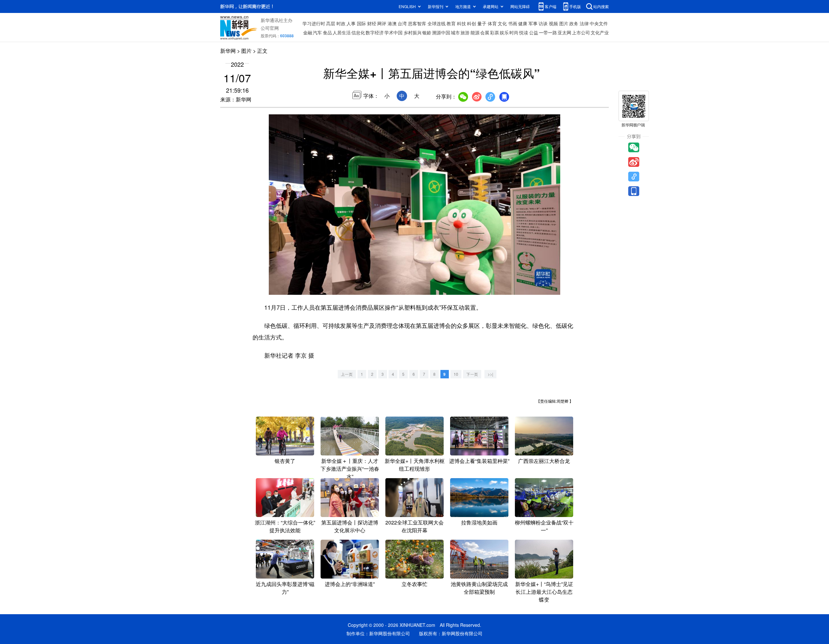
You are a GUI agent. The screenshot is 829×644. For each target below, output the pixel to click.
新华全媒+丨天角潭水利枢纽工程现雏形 (415, 464)
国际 (361, 23)
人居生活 (342, 32)
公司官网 (270, 28)
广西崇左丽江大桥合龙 (544, 461)
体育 (492, 23)
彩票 (494, 32)
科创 (471, 23)
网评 (381, 23)
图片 (563, 23)
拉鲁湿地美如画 (479, 522)
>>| (490, 374)
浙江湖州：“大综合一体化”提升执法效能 (285, 526)
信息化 (358, 32)
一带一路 (548, 32)
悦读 (523, 32)
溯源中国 (441, 32)
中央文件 (599, 23)
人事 (351, 23)
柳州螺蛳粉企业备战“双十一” (544, 526)
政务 (573, 23)
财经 (371, 23)
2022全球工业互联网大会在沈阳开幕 (414, 526)
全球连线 (436, 23)
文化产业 (600, 32)
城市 (455, 32)
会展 (484, 32)
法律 (584, 23)
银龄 (426, 32)
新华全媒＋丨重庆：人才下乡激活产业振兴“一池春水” (350, 468)
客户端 (550, 6)
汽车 (317, 32)
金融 (307, 32)
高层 (330, 23)
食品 (327, 32)
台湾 (402, 23)
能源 (475, 32)
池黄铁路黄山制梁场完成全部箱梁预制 (479, 587)
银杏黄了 (285, 461)
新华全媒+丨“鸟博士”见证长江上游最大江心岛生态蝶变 (544, 591)
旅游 (465, 32)
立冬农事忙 (414, 584)
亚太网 (564, 32)
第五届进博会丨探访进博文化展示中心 (349, 526)
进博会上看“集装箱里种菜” (479, 461)
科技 (461, 23)
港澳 (392, 23)
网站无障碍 (520, 6)
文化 (502, 23)
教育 (451, 23)
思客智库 (417, 23)
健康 (522, 23)
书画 (512, 23)
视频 (553, 23)
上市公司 (581, 32)
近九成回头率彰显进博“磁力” (285, 587)
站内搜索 (601, 6)
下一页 (472, 374)
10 (456, 374)
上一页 (347, 374)
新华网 (228, 50)
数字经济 (375, 32)
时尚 (513, 32)
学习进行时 (313, 23)
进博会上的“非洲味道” (350, 584)
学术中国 (393, 32)
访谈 (543, 23)
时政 (341, 23)
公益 (533, 32)
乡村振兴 (412, 32)
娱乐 (504, 32)
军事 (533, 23)
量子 (481, 23)
